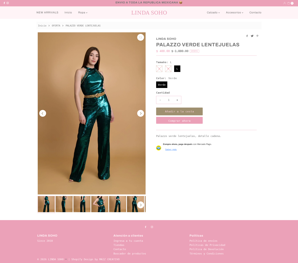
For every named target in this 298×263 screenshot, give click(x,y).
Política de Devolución (207, 249)
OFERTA (56, 25)
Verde (162, 84)
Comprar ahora (179, 120)
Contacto (255, 12)
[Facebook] (4, 3)
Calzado (212, 12)
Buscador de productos (129, 253)
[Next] (140, 113)
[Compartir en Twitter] (253, 36)
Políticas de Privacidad (207, 245)
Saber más (171, 149)
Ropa (82, 12)
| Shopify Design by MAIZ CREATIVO (94, 259)
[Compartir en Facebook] (247, 36)
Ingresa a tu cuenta (128, 240)
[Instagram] (8, 3)
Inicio (68, 12)
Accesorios (234, 12)
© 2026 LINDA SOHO (50, 259)
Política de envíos (203, 240)
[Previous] (42, 113)
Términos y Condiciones (207, 253)
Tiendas (118, 245)
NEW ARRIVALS (47, 12)
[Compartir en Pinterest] (257, 36)
